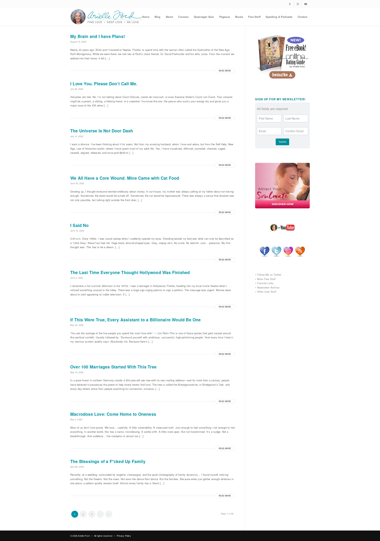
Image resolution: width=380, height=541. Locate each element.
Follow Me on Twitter (269, 274)
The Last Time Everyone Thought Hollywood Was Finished (130, 272)
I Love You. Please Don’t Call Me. (103, 83)
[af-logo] (106, 17)
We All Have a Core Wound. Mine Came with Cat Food (124, 178)
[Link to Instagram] (298, 4)
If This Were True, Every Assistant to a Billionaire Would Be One (135, 320)
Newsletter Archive (268, 287)
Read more (225, 70)
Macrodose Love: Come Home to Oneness (113, 414)
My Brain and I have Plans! (97, 36)
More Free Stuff (266, 279)
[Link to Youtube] (306, 4)
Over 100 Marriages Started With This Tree (113, 367)
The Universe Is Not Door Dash (101, 131)
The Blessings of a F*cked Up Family (107, 461)
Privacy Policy (124, 535)
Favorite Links (265, 283)
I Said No (79, 225)
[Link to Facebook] (290, 4)
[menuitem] (146, 17)
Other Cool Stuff (266, 291)
